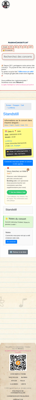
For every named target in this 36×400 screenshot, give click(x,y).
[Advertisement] (18, 22)
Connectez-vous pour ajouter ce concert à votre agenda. (18, 163)
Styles (14, 381)
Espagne (16, 105)
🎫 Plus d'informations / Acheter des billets (18, 152)
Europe (8, 105)
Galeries (14, 384)
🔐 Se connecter (8, 50)
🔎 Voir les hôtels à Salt (16, 192)
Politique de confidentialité (18, 392)
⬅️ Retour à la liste (18, 252)
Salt (22, 105)
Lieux (23, 384)
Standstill (11, 114)
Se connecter (11, 242)
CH (25, 47)
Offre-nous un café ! (26, 72)
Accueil (5, 47)
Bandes (24, 377)
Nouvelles (13, 377)
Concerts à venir (18, 374)
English (12, 125)
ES (11, 47)
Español (17, 125)
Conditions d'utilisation (18, 396)
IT (20, 47)
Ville (22, 381)
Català (22, 125)
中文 (26, 125)
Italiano (6, 125)
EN (16, 47)
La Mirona (11, 108)
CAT (30, 47)
